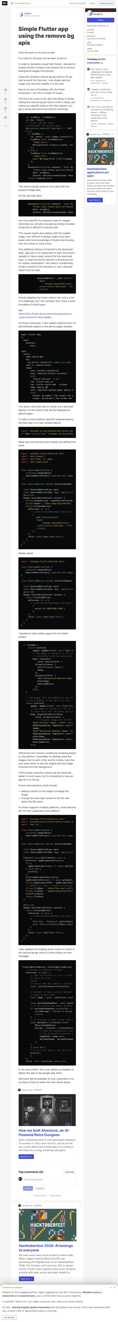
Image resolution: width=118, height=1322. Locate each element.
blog (44, 52)
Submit (28, 1188)
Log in (92, 3)
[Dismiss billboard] (114, 1287)
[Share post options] (5, 126)
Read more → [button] (26, 1156)
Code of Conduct (40, 1196)
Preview (40, 1188)
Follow (100, 20)
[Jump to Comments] (5, 100)
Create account (106, 3)
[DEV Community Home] (5, 3)
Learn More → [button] (95, 200)
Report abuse (55, 1196)
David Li (27, 13)
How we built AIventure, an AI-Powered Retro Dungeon (44, 1132)
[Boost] (5, 117)
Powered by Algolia (76, 3)
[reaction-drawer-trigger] (6, 91)
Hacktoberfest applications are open (98, 172)
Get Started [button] (9, 1317)
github (63, 58)
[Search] (12, 3)
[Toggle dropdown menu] (74, 1090)
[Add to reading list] (5, 109)
